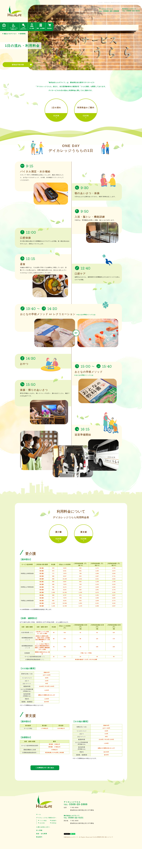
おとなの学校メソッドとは (86, 314)
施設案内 (53, 820)
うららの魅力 (43, 820)
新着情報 (23, 33)
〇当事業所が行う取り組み (45, 767)
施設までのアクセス (10, 33)
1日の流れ (42, 823)
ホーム (38, 814)
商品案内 (39, 837)
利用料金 (53, 823)
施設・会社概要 (41, 834)
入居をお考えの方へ (43, 827)
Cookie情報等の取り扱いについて (103, 837)
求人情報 (39, 830)
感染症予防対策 (18, 64)
